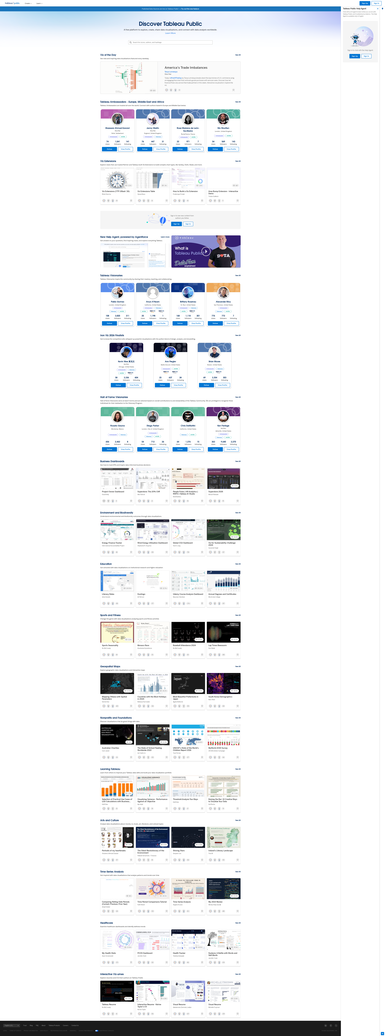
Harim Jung (176, 546)
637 (188, 1014)
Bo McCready (106, 648)
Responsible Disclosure (59, 1030)
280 (223, 654)
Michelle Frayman (214, 1007)
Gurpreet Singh (213, 548)
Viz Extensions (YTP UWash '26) (116, 191)
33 (179, 90)
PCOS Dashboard (144, 953)
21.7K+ (236, 639)
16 (152, 200)
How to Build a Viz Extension (185, 191)
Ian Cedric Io (141, 753)
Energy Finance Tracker (112, 543)
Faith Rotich (141, 905)
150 (223, 860)
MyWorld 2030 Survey (218, 748)
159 (152, 552)
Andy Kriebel (106, 907)
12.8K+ (236, 998)
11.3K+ (165, 742)
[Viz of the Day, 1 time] (228, 311)
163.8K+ (235, 588)
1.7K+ (188, 603)
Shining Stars (179, 851)
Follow (109, 149)
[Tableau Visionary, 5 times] (220, 369)
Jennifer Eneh (141, 956)
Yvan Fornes (177, 753)
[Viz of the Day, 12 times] (183, 311)
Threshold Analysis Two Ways (185, 799)
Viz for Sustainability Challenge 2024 (222, 544)
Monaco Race (143, 645)
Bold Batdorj (177, 497)
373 (117, 962)
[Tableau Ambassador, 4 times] (113, 137)
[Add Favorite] (233, 90)
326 (152, 706)
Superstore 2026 (215, 492)
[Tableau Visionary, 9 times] (219, 437)
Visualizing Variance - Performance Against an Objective (152, 800)
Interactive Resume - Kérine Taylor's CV (149, 1005)
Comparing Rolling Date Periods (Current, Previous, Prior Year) (115, 903)
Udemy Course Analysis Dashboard (188, 594)
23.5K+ (129, 947)
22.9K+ (129, 691)
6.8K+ (236, 486)
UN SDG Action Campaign (216, 751)
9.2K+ (165, 639)
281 (117, 603)
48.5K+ (165, 896)
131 (152, 654)
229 (223, 1014)
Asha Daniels (106, 597)
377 (152, 603)
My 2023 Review (215, 902)
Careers (65, 1025)
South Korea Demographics (220, 697)
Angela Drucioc (178, 905)
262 (188, 860)
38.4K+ (236, 691)
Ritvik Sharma (106, 194)
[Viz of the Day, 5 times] (193, 137)
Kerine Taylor (141, 1009)
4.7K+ (165, 845)
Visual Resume (179, 1004)
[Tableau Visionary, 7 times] (219, 311)
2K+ (166, 486)
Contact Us (75, 1025)
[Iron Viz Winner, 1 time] (152, 311)
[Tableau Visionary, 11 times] (184, 434)
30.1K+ (236, 947)
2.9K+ (130, 998)
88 (116, 552)
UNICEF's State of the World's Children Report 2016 (186, 749)
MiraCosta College (214, 597)
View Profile (125, 149)
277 (188, 757)
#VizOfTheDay (176, 78)
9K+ (130, 742)
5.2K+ (130, 185)
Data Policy (44, 1030)
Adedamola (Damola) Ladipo (182, 1007)
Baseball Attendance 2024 (184, 645)
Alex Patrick (141, 494)
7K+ (237, 845)
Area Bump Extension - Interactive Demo (223, 192)
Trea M (210, 853)
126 (117, 911)
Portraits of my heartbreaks (114, 851)
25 (116, 808)
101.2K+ (200, 588)
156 (152, 1014)
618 (223, 706)
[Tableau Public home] (12, 3)
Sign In (376, 3)
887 (237, 185)
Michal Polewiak (213, 494)
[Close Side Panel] (377, 8)
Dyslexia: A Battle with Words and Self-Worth (222, 954)
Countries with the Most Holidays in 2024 (151, 698)
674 (223, 962)
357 (223, 603)
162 (223, 757)
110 (188, 654)
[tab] (382, 8)
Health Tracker (179, 953)
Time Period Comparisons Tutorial (152, 902)
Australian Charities (110, 748)
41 (116, 1014)
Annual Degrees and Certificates (222, 594)
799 (188, 552)
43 (187, 200)
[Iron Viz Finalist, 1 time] (161, 311)
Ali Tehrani (140, 597)
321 (152, 962)
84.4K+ (200, 742)
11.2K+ (200, 845)
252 (152, 757)
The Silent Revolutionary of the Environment (150, 852)
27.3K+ (165, 947)
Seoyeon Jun (177, 853)
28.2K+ (165, 691)
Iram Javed (105, 751)
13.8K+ (165, 537)
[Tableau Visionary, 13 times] (158, 308)
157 (223, 552)
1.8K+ (165, 793)
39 (152, 808)
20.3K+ (236, 896)
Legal (5, 1030)
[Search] (130, 42)
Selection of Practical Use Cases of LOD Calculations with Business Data (117, 800)
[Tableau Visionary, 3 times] (158, 137)
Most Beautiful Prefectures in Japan (185, 698)
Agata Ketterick (178, 702)
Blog (31, 1025)
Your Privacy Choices (106, 1030)
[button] (325, 1025)
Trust (25, 1025)
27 (187, 808)
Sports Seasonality (110, 645)
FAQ (37, 1025)
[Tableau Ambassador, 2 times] (184, 137)
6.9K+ (165, 998)
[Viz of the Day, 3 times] (122, 311)
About (43, 1025)
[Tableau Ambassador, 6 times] (210, 369)
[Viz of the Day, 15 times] (210, 372)
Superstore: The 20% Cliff (148, 492)
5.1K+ (130, 639)
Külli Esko (105, 804)
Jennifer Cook (212, 958)
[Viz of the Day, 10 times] (122, 373)
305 (188, 706)
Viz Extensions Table (146, 191)
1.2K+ (201, 486)
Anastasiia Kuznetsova (144, 648)
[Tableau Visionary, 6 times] (149, 436)
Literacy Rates (108, 594)
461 (188, 962)
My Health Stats (109, 953)
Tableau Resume (109, 1004)
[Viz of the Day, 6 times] (123, 137)
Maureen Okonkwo (179, 597)
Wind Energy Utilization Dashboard (152, 543)
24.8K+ (200, 998)
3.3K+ (236, 793)
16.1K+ (236, 537)
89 (152, 860)
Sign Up (365, 3)
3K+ (166, 185)
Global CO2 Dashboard (183, 543)
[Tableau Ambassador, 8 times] (117, 308)
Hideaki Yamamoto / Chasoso (146, 856)
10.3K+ (200, 639)
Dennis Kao (105, 702)
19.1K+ (130, 537)
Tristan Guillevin (213, 196)
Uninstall (73, 1030)
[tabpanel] (360, 521)
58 (187, 501)
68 (116, 654)
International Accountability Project (113, 546)
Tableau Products (54, 1025)
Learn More (170, 33)
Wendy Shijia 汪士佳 (214, 905)
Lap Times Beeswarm (217, 645)
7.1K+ (130, 845)
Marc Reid (211, 699)
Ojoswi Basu (141, 194)
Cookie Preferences (86, 1030)
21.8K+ (236, 742)
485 (223, 911)
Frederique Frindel (179, 194)
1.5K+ (201, 185)
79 (223, 808)
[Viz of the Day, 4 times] (229, 136)
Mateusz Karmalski (143, 702)
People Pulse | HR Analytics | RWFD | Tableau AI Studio (185, 493)
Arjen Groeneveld (107, 956)
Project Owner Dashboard (113, 492)
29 (116, 200)
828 (154, 90)
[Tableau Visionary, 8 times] (123, 434)
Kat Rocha (211, 804)
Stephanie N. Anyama (144, 546)
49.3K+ (200, 947)
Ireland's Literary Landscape (220, 851)
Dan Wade (211, 648)
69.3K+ (200, 896)
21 (152, 501)
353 (152, 911)
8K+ (130, 896)
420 (117, 706)
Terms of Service (15, 1030)
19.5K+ (200, 691)
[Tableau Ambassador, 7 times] (153, 433)
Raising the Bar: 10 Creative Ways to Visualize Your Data (222, 800)
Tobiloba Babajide (178, 956)
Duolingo (141, 594)
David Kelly (105, 494)
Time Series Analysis (182, 902)
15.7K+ (165, 588)
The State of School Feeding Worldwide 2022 (149, 749)
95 (223, 501)
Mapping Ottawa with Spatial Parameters (114, 698)
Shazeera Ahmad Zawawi (110, 853)
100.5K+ (129, 588)
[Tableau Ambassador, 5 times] (148, 137)
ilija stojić (140, 804)
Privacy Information (31, 1030)
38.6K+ (200, 537)
